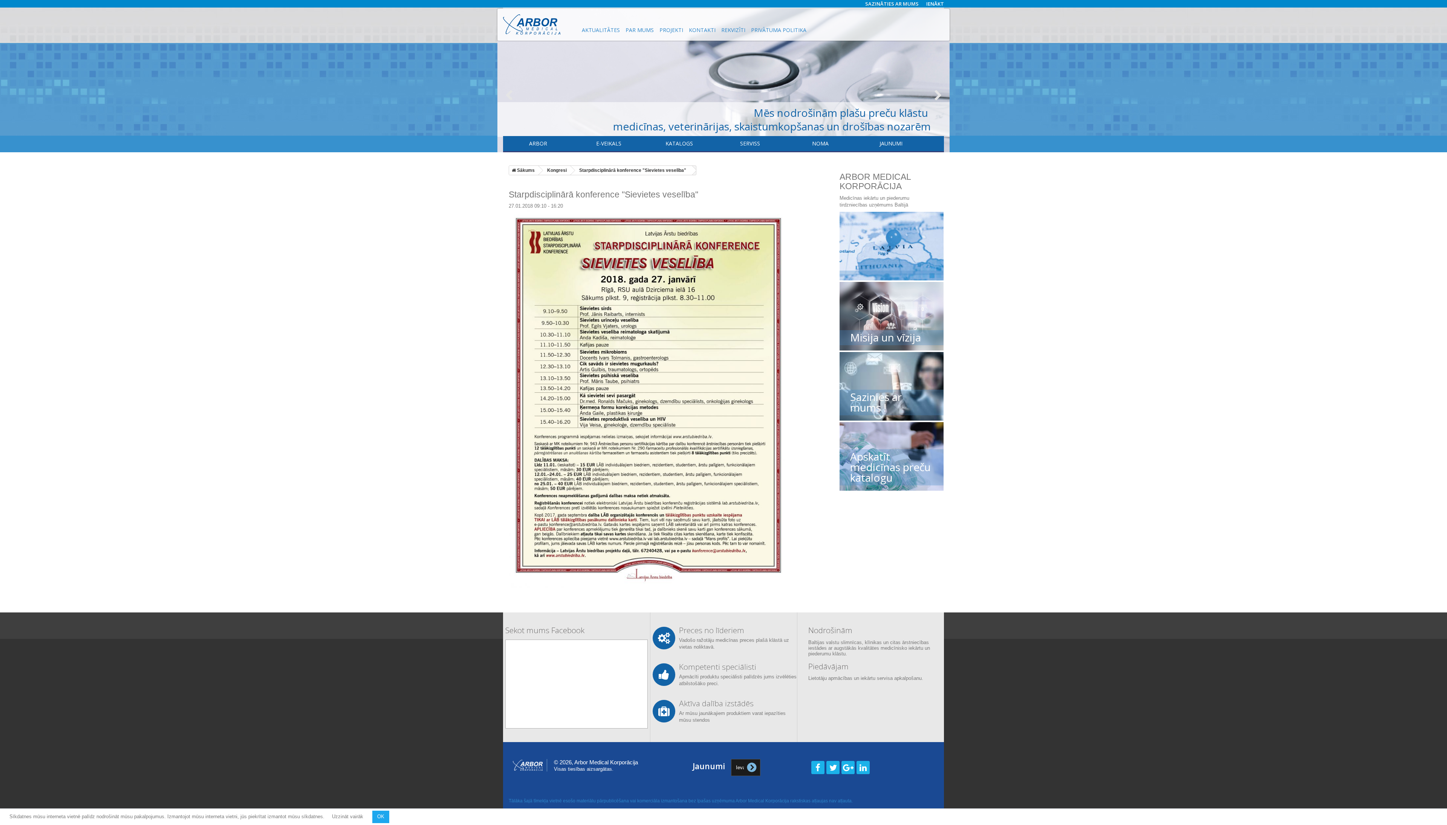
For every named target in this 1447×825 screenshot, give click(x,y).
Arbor (538, 143)
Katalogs (679, 143)
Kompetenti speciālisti (717, 666)
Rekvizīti (733, 30)
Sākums (525, 170)
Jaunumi (891, 143)
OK (380, 816)
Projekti (671, 30)
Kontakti (702, 30)
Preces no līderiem (711, 630)
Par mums (640, 30)
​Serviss (750, 143)
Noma (820, 143)
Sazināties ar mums (892, 3)
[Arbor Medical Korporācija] (538, 24)
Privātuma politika (778, 30)
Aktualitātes (601, 30)
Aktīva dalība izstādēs (716, 703)
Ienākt (935, 3)
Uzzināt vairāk (348, 816)
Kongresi (557, 170)
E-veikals (608, 143)
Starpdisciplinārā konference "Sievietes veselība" (632, 170)
